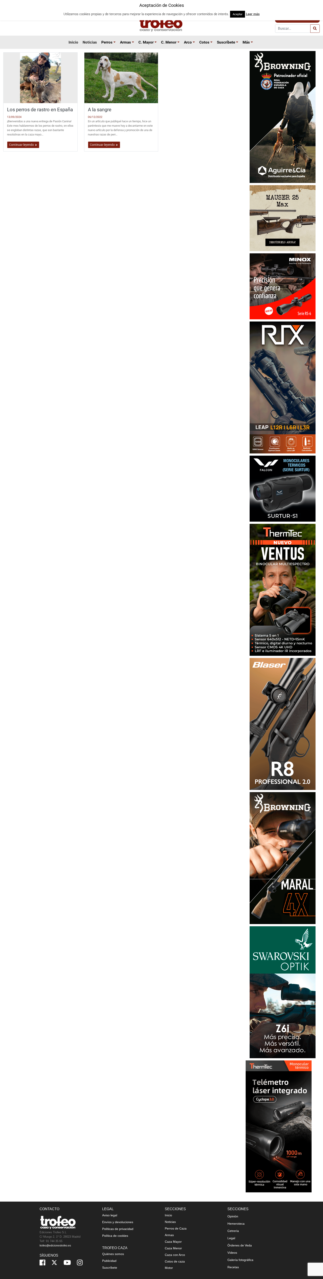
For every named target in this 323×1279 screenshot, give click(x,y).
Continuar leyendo (21, 144)
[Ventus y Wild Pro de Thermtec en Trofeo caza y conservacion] (283, 589)
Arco (188, 42)
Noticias (90, 42)
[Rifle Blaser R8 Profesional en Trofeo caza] (283, 723)
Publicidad (109, 1261)
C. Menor (168, 42)
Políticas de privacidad (117, 1229)
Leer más (253, 14)
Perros (107, 42)
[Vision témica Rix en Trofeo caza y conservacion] (283, 387)
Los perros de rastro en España (40, 109)
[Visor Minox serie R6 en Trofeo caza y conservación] (283, 286)
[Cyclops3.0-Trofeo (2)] (279, 1126)
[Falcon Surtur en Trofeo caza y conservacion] (283, 488)
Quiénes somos (113, 1254)
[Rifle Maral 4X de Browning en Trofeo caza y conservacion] (283, 857)
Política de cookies (115, 1235)
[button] (115, 42)
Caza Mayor (173, 1241)
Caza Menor (173, 1248)
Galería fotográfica (240, 1260)
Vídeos (232, 1252)
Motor (169, 1268)
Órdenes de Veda (239, 1245)
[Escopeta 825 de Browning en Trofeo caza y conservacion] (283, 116)
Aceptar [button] (237, 14)
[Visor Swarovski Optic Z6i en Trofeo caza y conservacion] (283, 991)
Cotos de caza (175, 1261)
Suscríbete (226, 42)
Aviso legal (109, 1215)
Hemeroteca (236, 1223)
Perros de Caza (176, 1228)
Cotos (204, 42)
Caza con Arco (175, 1255)
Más (246, 42)
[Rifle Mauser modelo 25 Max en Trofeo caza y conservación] (283, 217)
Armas (125, 42)
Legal (231, 1238)
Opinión (232, 1216)
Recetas (233, 1267)
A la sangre (99, 109)
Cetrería (233, 1231)
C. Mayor (146, 42)
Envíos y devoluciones (117, 1222)
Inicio (73, 42)
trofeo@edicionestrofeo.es (55, 1245)
